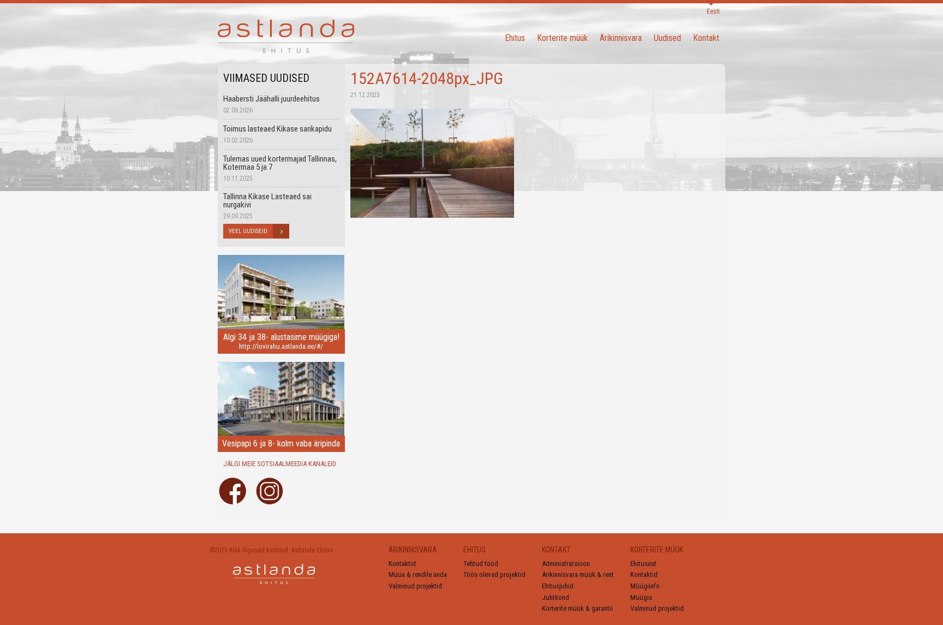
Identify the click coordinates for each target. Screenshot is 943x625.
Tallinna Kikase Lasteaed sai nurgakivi (267, 201)
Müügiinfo (645, 586)
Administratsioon (566, 563)
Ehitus (515, 38)
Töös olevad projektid (494, 574)
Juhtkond (555, 597)
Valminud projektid (415, 586)
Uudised (667, 38)
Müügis (641, 597)
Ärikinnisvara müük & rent (578, 574)
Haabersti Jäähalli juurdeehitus (271, 99)
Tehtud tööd (480, 563)
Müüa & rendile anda (418, 574)
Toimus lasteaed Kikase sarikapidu (277, 129)
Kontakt (706, 38)
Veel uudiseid (248, 231)
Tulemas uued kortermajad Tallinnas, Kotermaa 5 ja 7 (280, 163)
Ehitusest (643, 563)
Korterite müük (562, 38)
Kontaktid (402, 563)
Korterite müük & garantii (577, 608)
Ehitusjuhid (558, 586)
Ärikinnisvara (621, 38)
